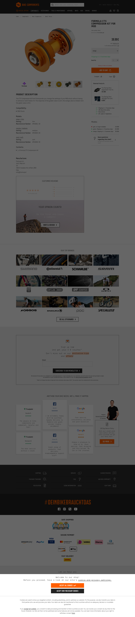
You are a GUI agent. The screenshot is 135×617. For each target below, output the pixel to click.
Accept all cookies (66, 585)
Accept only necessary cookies (67, 591)
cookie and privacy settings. (95, 580)
